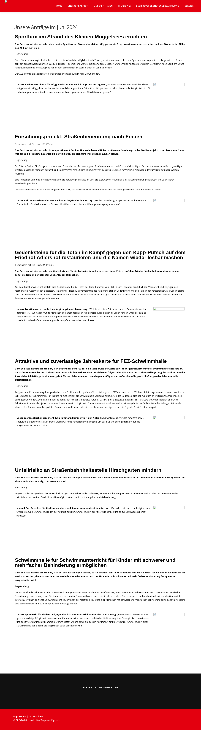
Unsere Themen (103, 5)
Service (189, 5)
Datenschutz (36, 716)
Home (58, 5)
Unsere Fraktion (78, 5)
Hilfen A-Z (124, 5)
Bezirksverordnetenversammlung (157, 5)
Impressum (20, 716)
